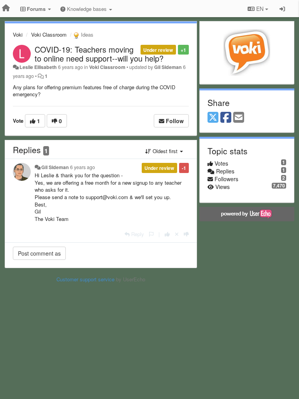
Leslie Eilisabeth (38, 67)
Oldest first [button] (165, 151)
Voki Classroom (49, 34)
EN (260, 8)
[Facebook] (225, 117)
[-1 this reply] (186, 234)
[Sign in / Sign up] (282, 8)
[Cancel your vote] (177, 234)
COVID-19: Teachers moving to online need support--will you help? (99, 54)
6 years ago (82, 167)
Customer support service (85, 279)
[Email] (238, 117)
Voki (18, 34)
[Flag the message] (151, 234)
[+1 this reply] (167, 234)
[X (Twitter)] (213, 117)
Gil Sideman (168, 67)
